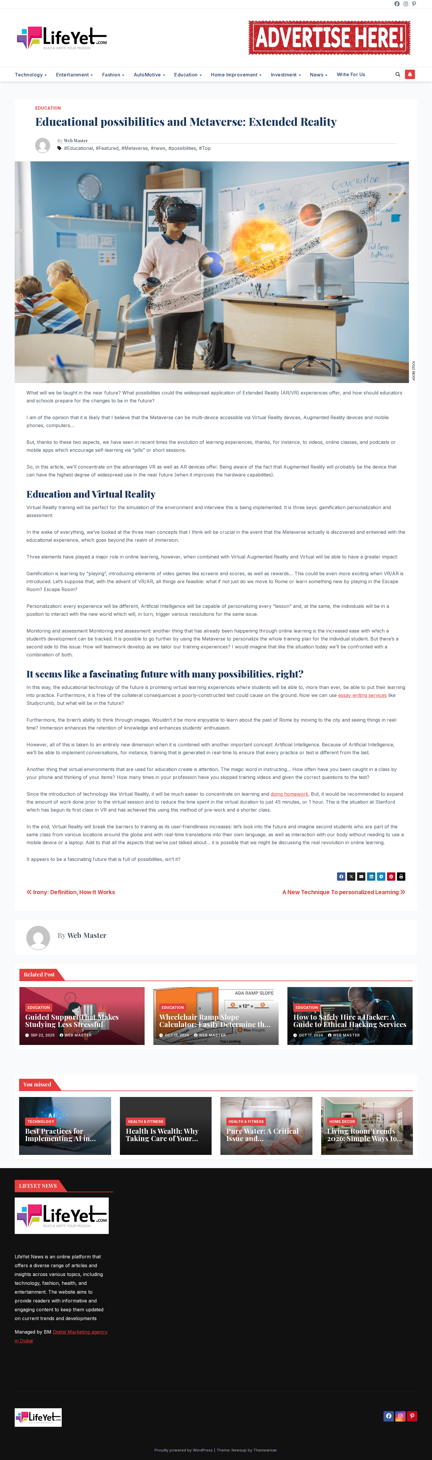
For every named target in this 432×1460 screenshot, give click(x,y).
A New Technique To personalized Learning (341, 892)
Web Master (76, 140)
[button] (398, 74)
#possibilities (182, 148)
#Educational (78, 148)
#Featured (107, 148)
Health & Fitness (145, 1121)
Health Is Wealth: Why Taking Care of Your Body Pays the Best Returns (162, 1142)
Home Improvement (235, 75)
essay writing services (362, 695)
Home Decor (342, 1121)
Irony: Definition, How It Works (73, 892)
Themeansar (265, 1450)
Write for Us (351, 74)
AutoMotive (148, 75)
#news (158, 148)
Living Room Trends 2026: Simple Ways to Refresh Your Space (362, 1138)
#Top (205, 148)
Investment (284, 75)
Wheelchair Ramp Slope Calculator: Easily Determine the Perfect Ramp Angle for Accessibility (213, 1027)
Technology (29, 75)
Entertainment (73, 75)
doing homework (289, 794)
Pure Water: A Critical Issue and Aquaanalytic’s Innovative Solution (262, 1142)
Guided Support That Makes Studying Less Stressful (72, 1020)
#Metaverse (134, 148)
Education (186, 75)
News (317, 75)
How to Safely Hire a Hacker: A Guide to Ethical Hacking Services (349, 1020)
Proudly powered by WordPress (184, 1450)
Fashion (112, 75)
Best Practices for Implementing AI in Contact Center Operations (57, 1142)
